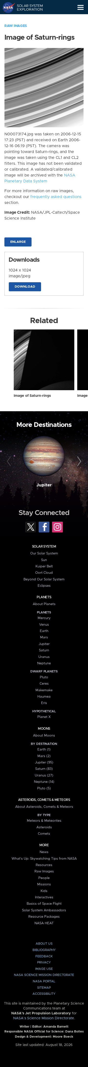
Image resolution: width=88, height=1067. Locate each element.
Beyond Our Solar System (44, 579)
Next (78, 462)
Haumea (44, 696)
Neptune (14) (44, 782)
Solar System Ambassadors (44, 910)
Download (25, 286)
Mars (44, 637)
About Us (44, 943)
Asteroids (44, 827)
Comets (44, 833)
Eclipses (44, 585)
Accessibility (44, 994)
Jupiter (44, 485)
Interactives (44, 897)
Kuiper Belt (44, 566)
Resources (44, 865)
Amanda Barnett (55, 1026)
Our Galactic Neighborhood (27, 18)
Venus (44, 624)
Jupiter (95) (44, 762)
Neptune (44, 663)
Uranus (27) (44, 775)
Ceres (44, 683)
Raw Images (15, 26)
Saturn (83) (44, 769)
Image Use (44, 969)
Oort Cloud (44, 573)
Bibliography (44, 950)
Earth (44, 631)
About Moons (44, 735)
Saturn (44, 650)
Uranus (44, 657)
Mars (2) (44, 756)
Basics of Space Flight (44, 903)
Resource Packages (44, 916)
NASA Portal (44, 981)
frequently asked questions (55, 197)
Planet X (44, 717)
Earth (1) (44, 749)
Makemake (44, 690)
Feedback (44, 956)
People (44, 878)
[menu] (80, 7)
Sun (44, 560)
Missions (44, 884)
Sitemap (44, 987)
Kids (44, 891)
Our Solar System (44, 553)
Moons (44, 728)
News (44, 852)
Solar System (44, 546)
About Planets (44, 604)
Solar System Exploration (27, 7)
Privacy (44, 962)
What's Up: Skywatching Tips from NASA (44, 858)
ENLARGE (18, 242)
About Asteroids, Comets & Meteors (44, 807)
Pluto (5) (44, 788)
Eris (44, 703)
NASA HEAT (44, 923)
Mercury (44, 618)
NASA (6, 7)
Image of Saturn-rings (32, 396)
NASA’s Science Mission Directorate (43, 1018)
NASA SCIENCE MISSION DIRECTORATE (44, 975)
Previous (9, 462)
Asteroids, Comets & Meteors (44, 800)
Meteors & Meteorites (44, 820)
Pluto (44, 677)
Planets (44, 597)
